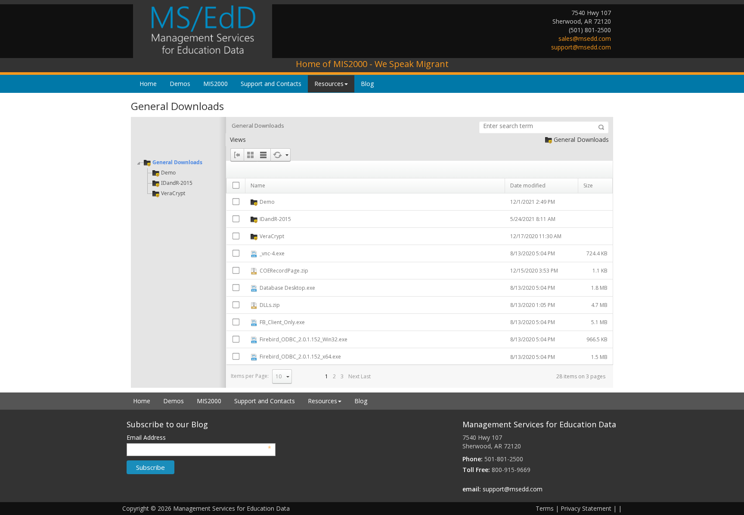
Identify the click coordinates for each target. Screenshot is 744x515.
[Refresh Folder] (277, 154)
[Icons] (250, 154)
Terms (545, 508)
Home (148, 84)
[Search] (601, 127)
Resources (329, 84)
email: (471, 489)
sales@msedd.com (584, 38)
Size (588, 185)
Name (258, 185)
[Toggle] (237, 154)
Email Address (199, 437)
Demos (180, 84)
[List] (263, 154)
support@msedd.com (581, 47)
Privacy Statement (586, 508)
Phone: (472, 459)
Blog (367, 84)
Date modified (528, 185)
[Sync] (287, 154)
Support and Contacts (271, 84)
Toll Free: (476, 470)
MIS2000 (215, 84)
